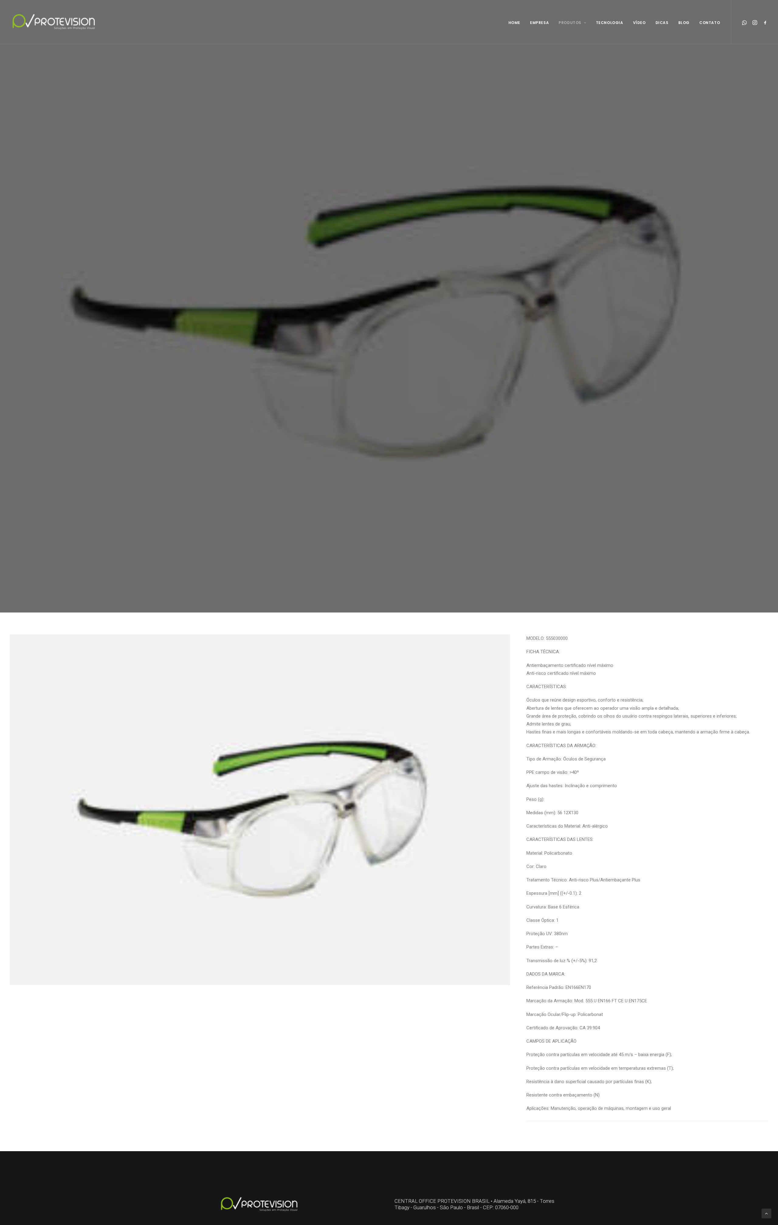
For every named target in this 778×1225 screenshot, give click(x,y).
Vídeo (639, 22)
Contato (709, 22)
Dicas (662, 22)
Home (514, 22)
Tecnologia (609, 22)
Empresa (539, 22)
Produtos (570, 22)
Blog (684, 22)
